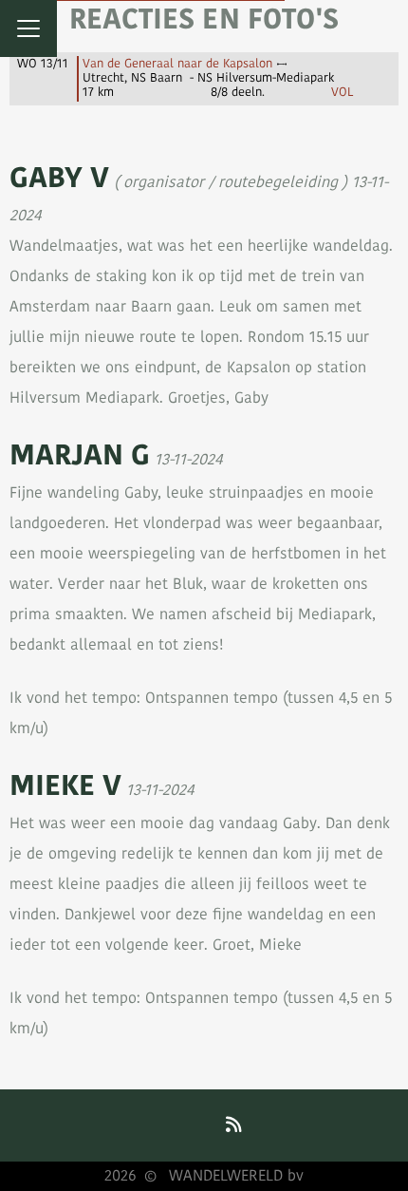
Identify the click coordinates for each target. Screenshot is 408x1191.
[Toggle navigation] (28, 28)
